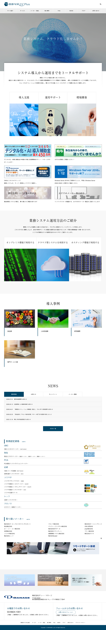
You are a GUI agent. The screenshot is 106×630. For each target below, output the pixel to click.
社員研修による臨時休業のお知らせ (23, 404)
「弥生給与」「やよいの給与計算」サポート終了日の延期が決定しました (33, 414)
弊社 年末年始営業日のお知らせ (22, 419)
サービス (22, 10)
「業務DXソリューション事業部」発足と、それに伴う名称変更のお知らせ (33, 409)
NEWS (71, 10)
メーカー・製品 (35, 10)
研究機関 (77, 331)
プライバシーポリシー (80, 622)
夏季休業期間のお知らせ (20, 399)
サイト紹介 (10, 10)
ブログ (83, 10)
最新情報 (14, 394)
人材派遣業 (44, 331)
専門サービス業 (12, 362)
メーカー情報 (73, 394)
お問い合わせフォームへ (65, 612)
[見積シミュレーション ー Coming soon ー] (53, 585)
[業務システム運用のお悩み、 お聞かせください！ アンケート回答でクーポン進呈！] (86, 585)
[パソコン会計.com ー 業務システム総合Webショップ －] (19, 585)
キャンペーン (53, 394)
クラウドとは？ (53, 45)
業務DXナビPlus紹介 (25, 622)
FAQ (59, 10)
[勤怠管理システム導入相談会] (27, 198)
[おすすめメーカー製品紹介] (78, 198)
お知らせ (33, 394)
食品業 (9, 331)
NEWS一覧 (53, 428)
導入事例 (47, 10)
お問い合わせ (95, 10)
